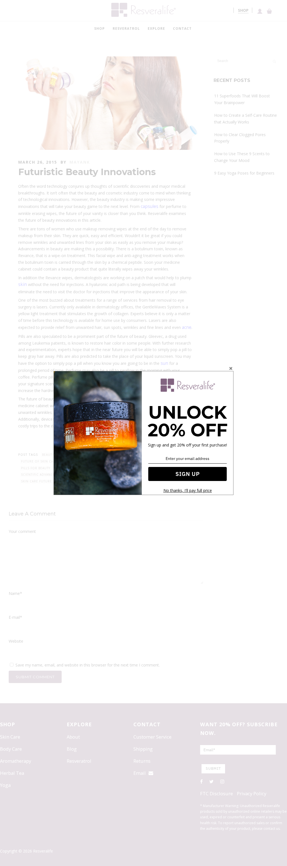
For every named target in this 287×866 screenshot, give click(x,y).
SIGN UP (187, 474)
